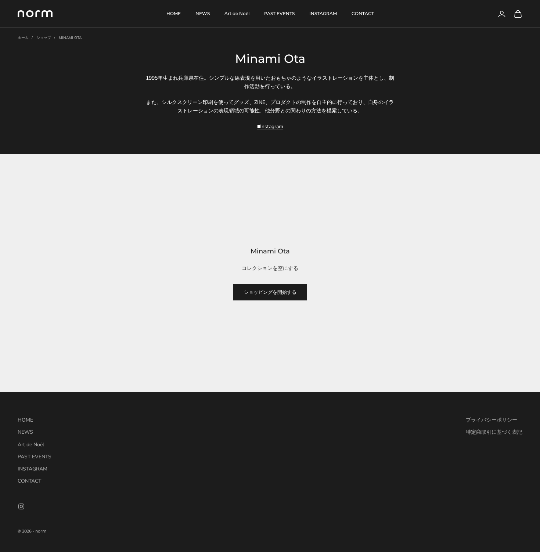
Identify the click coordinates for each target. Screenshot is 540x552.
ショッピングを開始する (270, 292)
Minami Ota (70, 37)
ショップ (43, 37)
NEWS (202, 13)
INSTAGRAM (323, 13)
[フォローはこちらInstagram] (21, 506)
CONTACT (363, 13)
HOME (173, 13)
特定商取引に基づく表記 (494, 432)
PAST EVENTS (279, 13)
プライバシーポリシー (491, 419)
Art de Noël (236, 13)
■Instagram (270, 126)
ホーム (23, 37)
